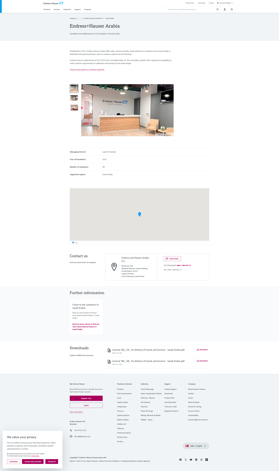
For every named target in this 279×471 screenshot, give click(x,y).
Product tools (190, 3)
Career (190, 398)
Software (120, 428)
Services (120, 441)
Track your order (170, 406)
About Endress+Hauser (197, 389)
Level (119, 398)
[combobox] (227, 3)
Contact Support (170, 389)
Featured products (124, 433)
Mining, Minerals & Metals (151, 415)
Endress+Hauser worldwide (93, 18)
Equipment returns (171, 411)
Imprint (72, 461)
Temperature (122, 406)
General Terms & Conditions (109, 461)
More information (76, 412)
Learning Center (170, 402)
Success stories (193, 411)
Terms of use (81, 461)
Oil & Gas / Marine (148, 398)
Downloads (201, 3)
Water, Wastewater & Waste (151, 393)
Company (73, 18)
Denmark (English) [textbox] (225, 3)
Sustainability (193, 415)
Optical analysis (123, 420)
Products (120, 389)
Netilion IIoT (121, 424)
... (80, 18)
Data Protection (92, 461)
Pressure (120, 411)
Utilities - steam (146, 420)
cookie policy (35, 456)
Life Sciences (145, 402)
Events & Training (194, 406)
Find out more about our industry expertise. (87, 69)
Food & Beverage (147, 389)
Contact (211, 3)
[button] (139, 214)
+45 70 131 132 (80, 430)
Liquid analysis (122, 402)
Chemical (144, 406)
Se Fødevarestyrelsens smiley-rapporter (135, 461)
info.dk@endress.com (82, 436)
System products (123, 415)
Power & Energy (147, 411)
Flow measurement (124, 393)
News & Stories (194, 402)
